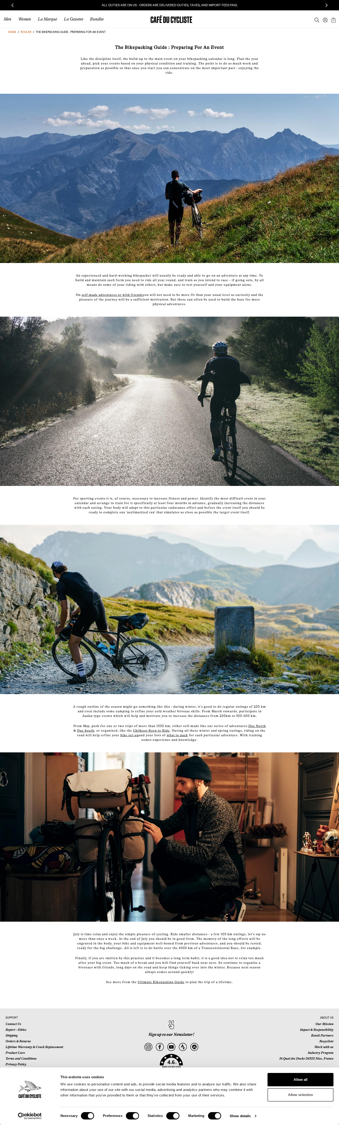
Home (12, 32)
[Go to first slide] (326, 5)
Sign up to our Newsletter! (171, 1034)
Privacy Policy (16, 1064)
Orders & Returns (18, 1041)
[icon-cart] (333, 19)
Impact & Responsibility (316, 1029)
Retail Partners (322, 1035)
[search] (315, 19)
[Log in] (324, 19)
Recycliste (326, 1041)
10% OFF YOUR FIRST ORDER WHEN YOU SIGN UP (169, 5)
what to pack (177, 735)
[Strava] (182, 1047)
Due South (85, 730)
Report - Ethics (16, 1029)
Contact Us (13, 1024)
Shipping (12, 1035)
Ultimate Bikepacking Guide (161, 982)
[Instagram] (148, 1047)
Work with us (323, 1047)
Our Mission (324, 1024)
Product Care (15, 1053)
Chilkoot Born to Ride (151, 730)
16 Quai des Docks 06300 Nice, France (306, 1058)
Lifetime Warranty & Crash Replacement (34, 1047)
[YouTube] (171, 1047)
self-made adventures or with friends (112, 295)
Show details (240, 1116)
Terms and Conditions (21, 1058)
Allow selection (300, 1095)
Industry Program (320, 1053)
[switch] (132, 1115)
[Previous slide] (12, 5)
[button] (171, 1063)
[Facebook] (159, 1047)
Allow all (301, 1079)
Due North (257, 726)
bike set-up (129, 735)
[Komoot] (194, 1047)
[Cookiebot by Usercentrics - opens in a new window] (30, 1116)
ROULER (26, 32)
